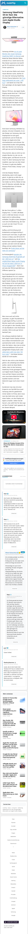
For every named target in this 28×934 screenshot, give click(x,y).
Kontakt (13, 826)
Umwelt (13, 901)
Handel (13, 891)
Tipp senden (13, 829)
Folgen (13, 833)
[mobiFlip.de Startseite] (9, 3)
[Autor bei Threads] (17, 26)
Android (13, 905)
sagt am (10, 495)
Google (13, 915)
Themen (13, 822)
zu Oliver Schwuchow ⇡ (14, 597)
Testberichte (13, 856)
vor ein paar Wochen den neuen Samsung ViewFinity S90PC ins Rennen (12, 54)
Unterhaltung (13, 898)
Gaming (13, 880)
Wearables (13, 884)
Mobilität (13, 873)
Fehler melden (23, 476)
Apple (13, 908)
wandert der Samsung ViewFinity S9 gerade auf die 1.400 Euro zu (13, 256)
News (13, 852)
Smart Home (13, 877)
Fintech (13, 887)
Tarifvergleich (13, 863)
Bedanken (13, 836)
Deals (13, 870)
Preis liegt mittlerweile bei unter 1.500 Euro (13, 80)
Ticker (13, 859)
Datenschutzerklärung (13, 840)
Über (13, 819)
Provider (13, 894)
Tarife (13, 866)
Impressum (13, 843)
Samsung (13, 912)
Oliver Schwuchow (11, 26)
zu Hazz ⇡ (21, 554)
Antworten (13, 513)
